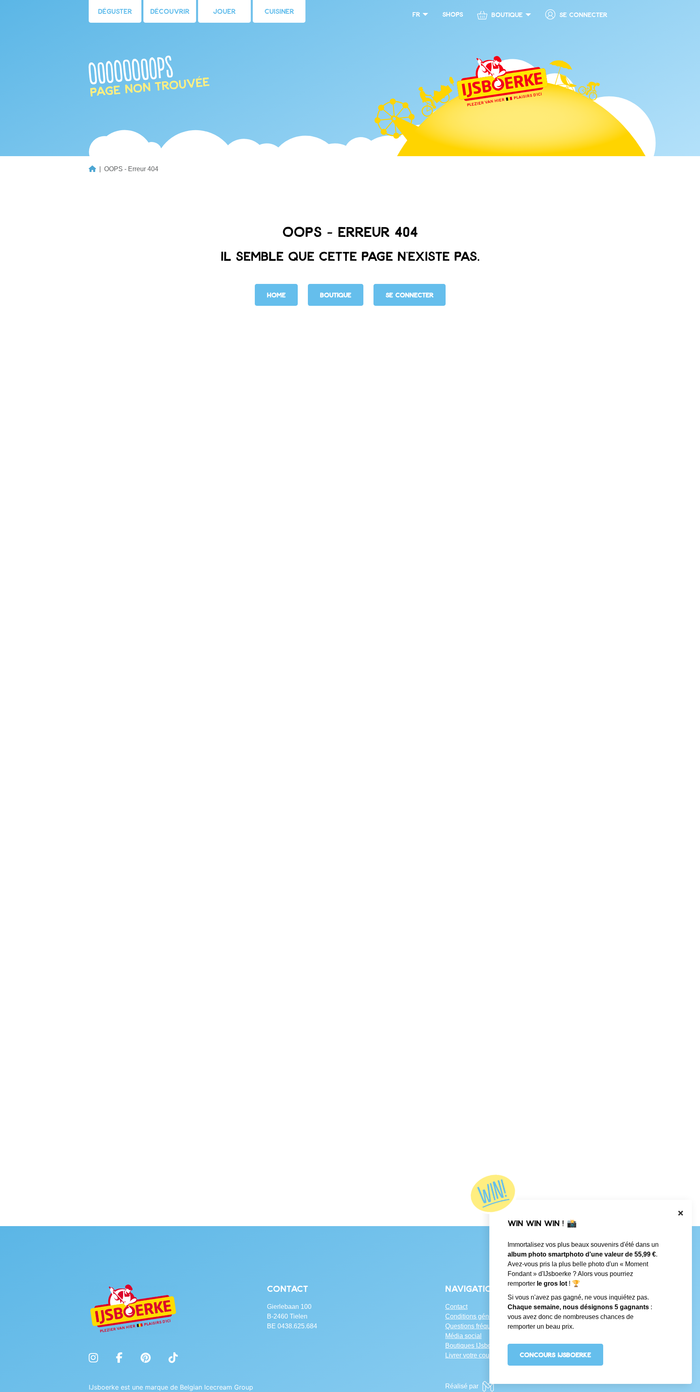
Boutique (335, 295)
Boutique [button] (507, 14)
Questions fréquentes (475, 1326)
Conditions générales (476, 1316)
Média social (463, 1335)
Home (276, 295)
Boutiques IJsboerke (474, 1345)
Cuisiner (279, 11)
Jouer (224, 11)
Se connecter (583, 14)
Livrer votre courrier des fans (486, 1355)
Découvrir (170, 11)
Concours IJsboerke (555, 1354)
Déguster (115, 11)
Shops (452, 14)
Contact (456, 1306)
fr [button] (416, 14)
